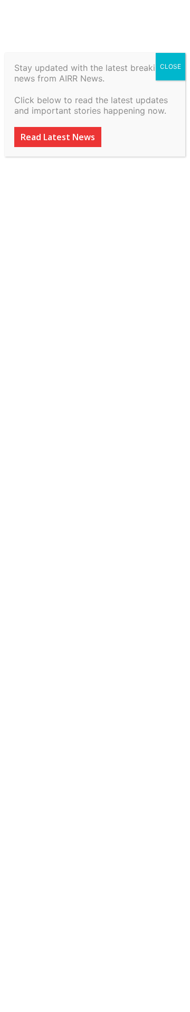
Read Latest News (58, 137)
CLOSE (170, 66)
